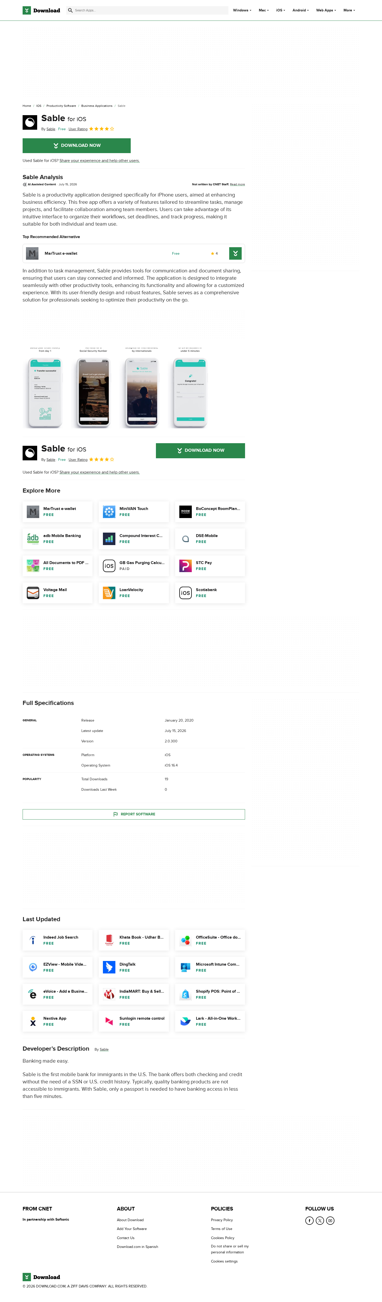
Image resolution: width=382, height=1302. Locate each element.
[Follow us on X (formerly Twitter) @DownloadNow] (320, 1220)
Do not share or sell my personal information (230, 1249)
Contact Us (126, 1238)
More (348, 10)
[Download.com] (41, 10)
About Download (130, 1220)
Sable (63, 118)
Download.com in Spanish (137, 1247)
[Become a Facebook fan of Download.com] (309, 1220)
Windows (240, 10)
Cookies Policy (222, 1238)
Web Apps (324, 10)
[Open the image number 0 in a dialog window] (45, 388)
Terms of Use (221, 1229)
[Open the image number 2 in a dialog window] (141, 388)
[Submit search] (70, 10)
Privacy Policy (222, 1220)
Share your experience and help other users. (100, 160)
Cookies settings (224, 1261)
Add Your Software (132, 1229)
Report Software (138, 814)
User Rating (78, 129)
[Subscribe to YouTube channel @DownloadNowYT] (330, 1220)
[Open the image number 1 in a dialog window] (93, 388)
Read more (237, 184)
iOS (279, 10)
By (48, 129)
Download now (81, 145)
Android (299, 10)
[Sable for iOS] (30, 122)
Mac (262, 10)
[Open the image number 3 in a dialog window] (190, 388)
